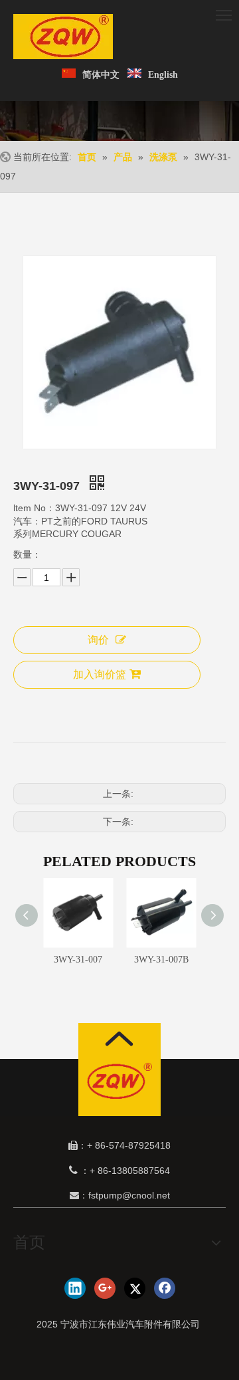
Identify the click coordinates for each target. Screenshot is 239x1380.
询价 (98, 639)
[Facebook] (164, 1288)
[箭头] (119, 1038)
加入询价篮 (99, 674)
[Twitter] (134, 1288)
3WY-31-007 (78, 960)
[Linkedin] (75, 1288)
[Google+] (105, 1288)
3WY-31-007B (161, 960)
